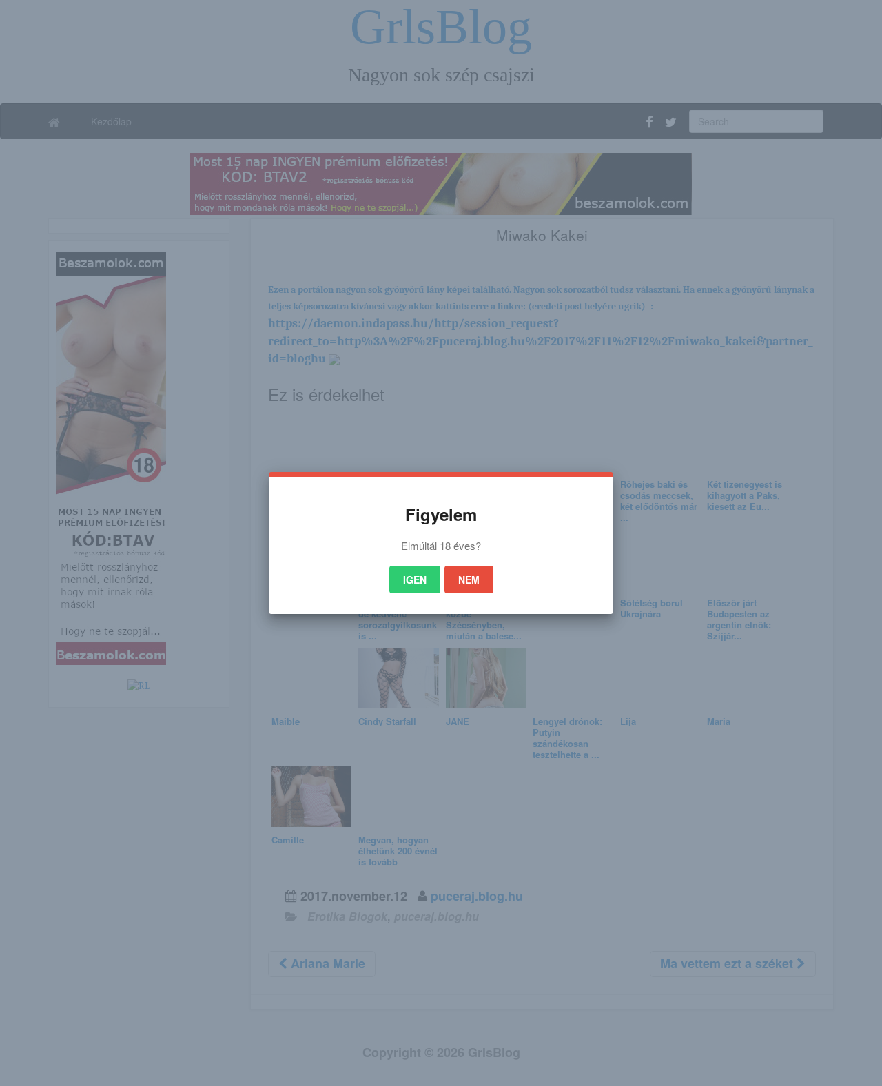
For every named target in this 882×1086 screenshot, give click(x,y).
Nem (469, 579)
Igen (415, 579)
